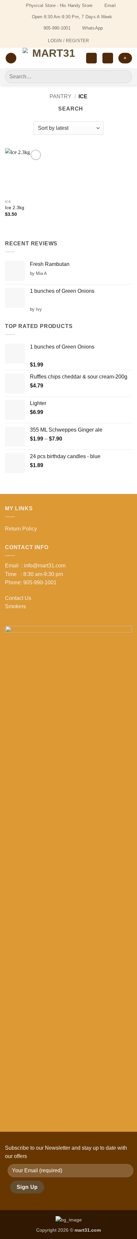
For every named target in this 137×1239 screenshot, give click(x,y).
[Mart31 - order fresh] (51, 58)
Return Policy (21, 529)
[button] (11, 58)
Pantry (60, 96)
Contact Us (18, 598)
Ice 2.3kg (14, 207)
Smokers (15, 606)
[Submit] (124, 76)
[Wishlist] (91, 58)
